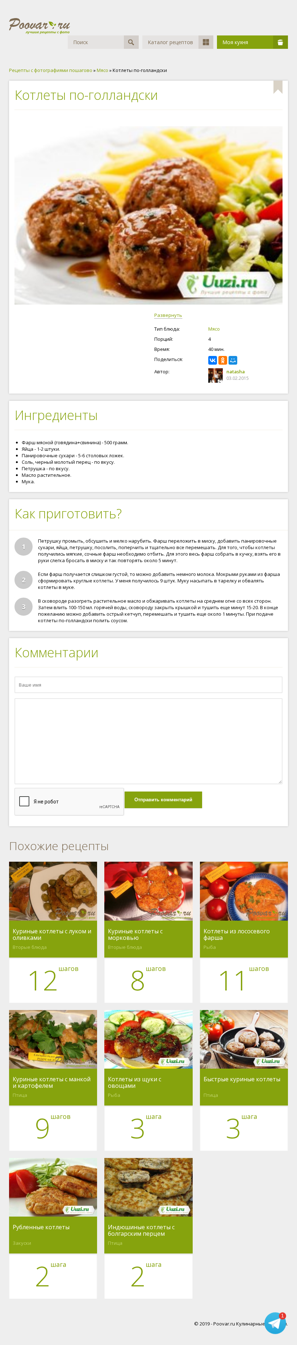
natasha (235, 371)
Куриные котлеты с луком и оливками (52, 934)
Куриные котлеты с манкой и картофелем (52, 1082)
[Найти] (131, 42)
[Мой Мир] (233, 360)
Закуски (22, 1243)
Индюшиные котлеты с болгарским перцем (141, 1230)
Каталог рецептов (170, 42)
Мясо (214, 329)
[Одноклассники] (222, 360)
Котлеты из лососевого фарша (237, 934)
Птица (20, 1095)
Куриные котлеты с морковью (135, 934)
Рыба (210, 947)
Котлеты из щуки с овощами (134, 1082)
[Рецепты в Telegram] (275, 1323)
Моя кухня (235, 42)
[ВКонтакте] (212, 360)
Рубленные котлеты (41, 1227)
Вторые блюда (30, 947)
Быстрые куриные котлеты (242, 1079)
